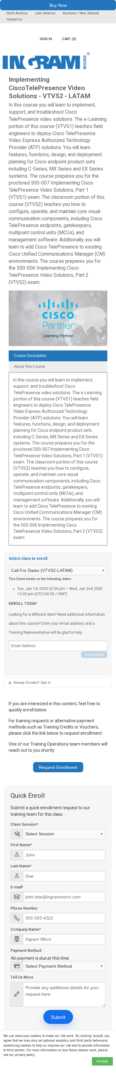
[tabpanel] (58, 461)
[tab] (58, 355)
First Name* (21, 845)
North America (17, 13)
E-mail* (17, 887)
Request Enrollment (58, 767)
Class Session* (24, 824)
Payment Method (26, 950)
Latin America (45, 13)
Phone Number (24, 908)
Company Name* (26, 929)
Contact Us (14, 19)
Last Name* (21, 866)
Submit (58, 1017)
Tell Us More (22, 977)
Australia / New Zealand (81, 13)
